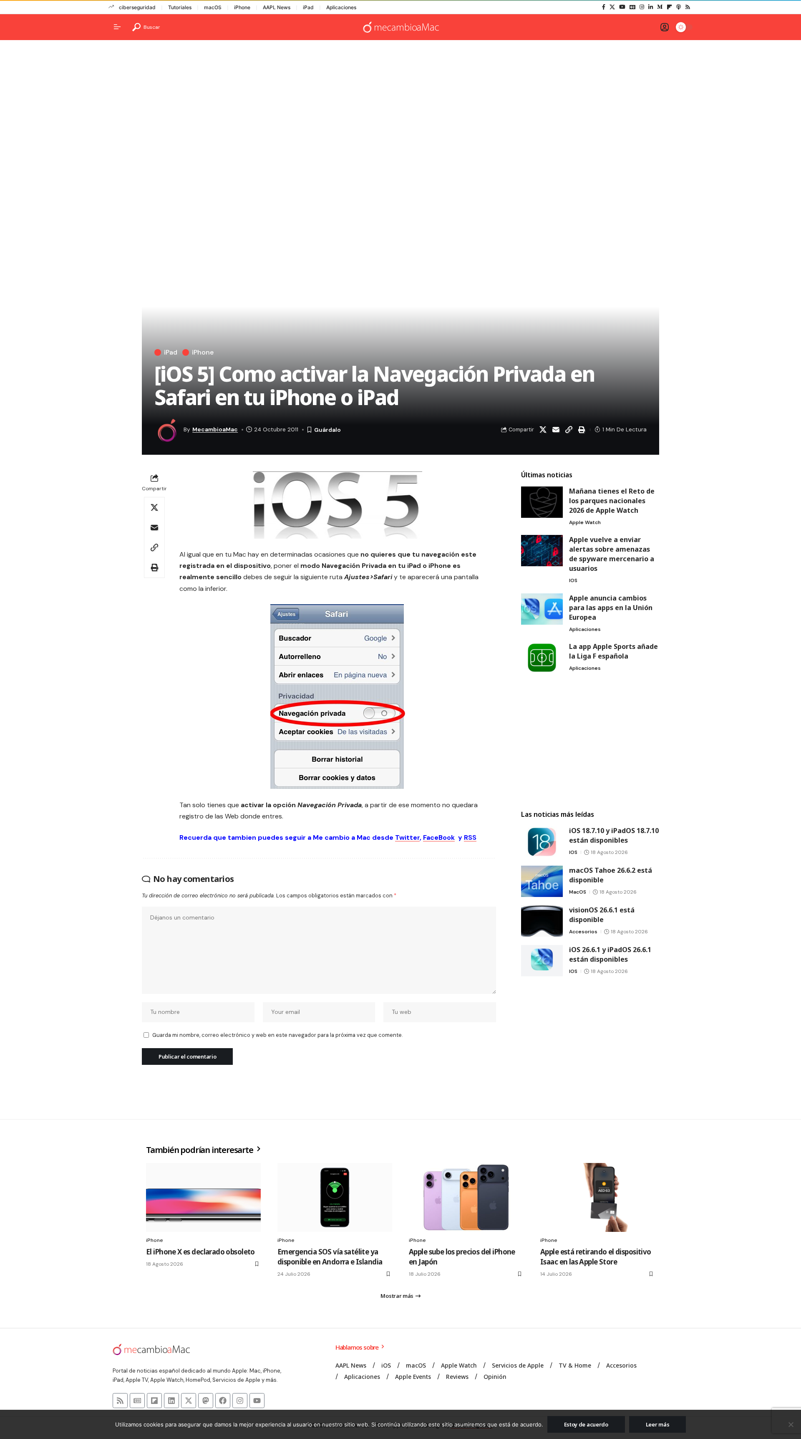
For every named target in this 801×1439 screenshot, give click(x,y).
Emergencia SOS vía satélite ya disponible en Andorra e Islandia (329, 1257)
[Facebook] (603, 7)
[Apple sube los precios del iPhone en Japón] (466, 1197)
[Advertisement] (400, 111)
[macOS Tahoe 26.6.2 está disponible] (542, 881)
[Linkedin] (171, 1400)
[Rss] (688, 7)
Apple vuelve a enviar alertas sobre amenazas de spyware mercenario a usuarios (611, 554)
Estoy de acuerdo (586, 1424)
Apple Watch (585, 522)
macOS (213, 7)
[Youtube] (256, 1400)
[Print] (581, 429)
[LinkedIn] (650, 7)
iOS (573, 580)
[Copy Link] (568, 429)
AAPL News (276, 7)
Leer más (658, 1424)
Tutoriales (179, 7)
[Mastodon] (205, 1400)
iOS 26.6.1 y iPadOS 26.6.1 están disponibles (610, 954)
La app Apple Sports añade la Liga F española (613, 651)
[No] (790, 1424)
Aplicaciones (341, 7)
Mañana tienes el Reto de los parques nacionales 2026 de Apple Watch (612, 500)
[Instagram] (641, 7)
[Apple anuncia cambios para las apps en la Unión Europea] (542, 609)
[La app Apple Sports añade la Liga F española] (542, 657)
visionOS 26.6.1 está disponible (602, 914)
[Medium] (660, 7)
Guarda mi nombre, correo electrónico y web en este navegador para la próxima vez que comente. (277, 1035)
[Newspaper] (137, 1400)
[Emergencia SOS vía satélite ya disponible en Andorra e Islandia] (334, 1197)
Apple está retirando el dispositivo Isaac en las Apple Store (595, 1257)
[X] (612, 7)
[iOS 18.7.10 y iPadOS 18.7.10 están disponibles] (542, 841)
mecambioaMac (215, 429)
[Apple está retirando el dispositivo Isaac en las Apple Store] (597, 1197)
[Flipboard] (669, 7)
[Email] (556, 429)
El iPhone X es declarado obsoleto (200, 1252)
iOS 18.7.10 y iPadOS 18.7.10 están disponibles (614, 835)
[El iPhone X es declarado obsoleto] (203, 1197)
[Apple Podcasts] (678, 7)
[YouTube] (622, 7)
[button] (146, 27)
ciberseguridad (137, 7)
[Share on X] (543, 429)
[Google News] (632, 7)
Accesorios (583, 931)
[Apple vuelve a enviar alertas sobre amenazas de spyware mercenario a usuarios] (542, 550)
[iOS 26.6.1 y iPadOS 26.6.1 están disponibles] (542, 960)
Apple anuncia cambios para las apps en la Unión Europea (610, 607)
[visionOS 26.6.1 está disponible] (542, 921)
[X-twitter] (188, 1400)
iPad (308, 7)
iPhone (242, 7)
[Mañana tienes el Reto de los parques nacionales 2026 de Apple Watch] (542, 502)
